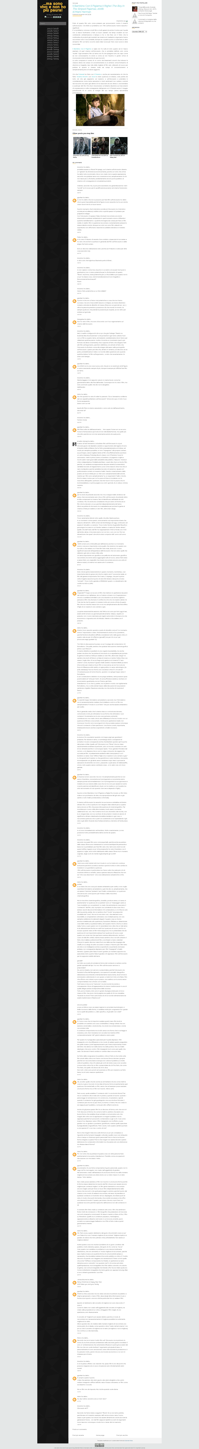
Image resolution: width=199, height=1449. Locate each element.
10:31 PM (79, 293)
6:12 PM (79, 1146)
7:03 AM (79, 1286)
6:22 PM (79, 253)
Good (94, 77)
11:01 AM (79, 1333)
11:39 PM (79, 1424)
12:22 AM (79, 537)
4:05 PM (79, 389)
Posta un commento (80, 1429)
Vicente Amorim (82, 77)
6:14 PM (79, 1161)
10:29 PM (79, 422)
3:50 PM (79, 192)
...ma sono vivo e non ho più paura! (53, 7)
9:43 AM (79, 586)
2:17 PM (79, 693)
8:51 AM (79, 564)
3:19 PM (79, 835)
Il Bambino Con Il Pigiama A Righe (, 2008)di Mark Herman (98, 8)
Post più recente (78, 1435)
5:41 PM (79, 1074)
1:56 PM (79, 373)
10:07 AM (79, 623)
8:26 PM (79, 413)
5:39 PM (79, 232)
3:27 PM (79, 856)
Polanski (81, 74)
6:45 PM (79, 1275)
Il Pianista (97, 74)
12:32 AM (79, 314)
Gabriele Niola (57, 15)
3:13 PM (79, 823)
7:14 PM (79, 1392)
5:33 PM (79, 1014)
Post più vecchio (122, 1435)
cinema (80, 130)
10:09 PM (79, 284)
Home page (100, 1435)
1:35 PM (79, 326)
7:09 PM (79, 1370)
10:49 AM (79, 511)
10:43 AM (79, 487)
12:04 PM (79, 436)
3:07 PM (79, 769)
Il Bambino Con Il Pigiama (82, 49)
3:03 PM (79, 730)
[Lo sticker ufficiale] (37, 13)
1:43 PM (79, 359)
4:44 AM (79, 1356)
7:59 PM (79, 263)
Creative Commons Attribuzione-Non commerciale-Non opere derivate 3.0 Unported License (119, 1448)
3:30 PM (79, 877)
